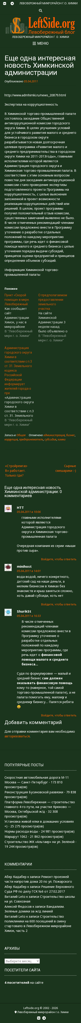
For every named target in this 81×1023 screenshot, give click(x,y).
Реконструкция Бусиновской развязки (33, 792)
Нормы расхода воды (21, 831)
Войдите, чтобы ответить (58, 559)
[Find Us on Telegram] (12, 3)
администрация (54, 435)
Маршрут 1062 (15, 836)
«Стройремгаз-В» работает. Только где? (16, 470)
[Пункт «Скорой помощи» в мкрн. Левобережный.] (21, 315)
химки (61, 439)
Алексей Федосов (18, 906)
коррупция (11, 439)
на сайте (23, 982)
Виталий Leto (14, 896)
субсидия (50, 439)
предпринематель (31, 439)
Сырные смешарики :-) (65, 468)
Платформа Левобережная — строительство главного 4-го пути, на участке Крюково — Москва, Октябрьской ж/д (39, 807)
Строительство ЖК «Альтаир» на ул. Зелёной (39, 842)
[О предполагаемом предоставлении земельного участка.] (55, 318)
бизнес (70, 435)
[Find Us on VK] (4, 3)
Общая (20, 435)
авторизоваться (17, 736)
